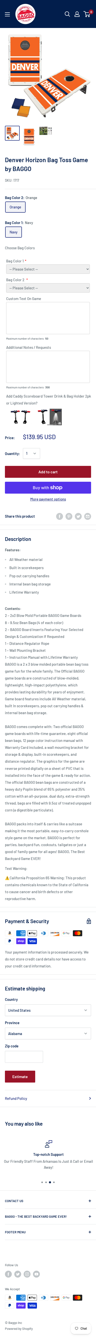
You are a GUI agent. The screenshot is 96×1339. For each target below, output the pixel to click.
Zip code (11, 1046)
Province (12, 1022)
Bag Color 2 (15, 280)
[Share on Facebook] (59, 516)
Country (11, 999)
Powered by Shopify (19, 1329)
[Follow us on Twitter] (17, 1274)
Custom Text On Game (23, 298)
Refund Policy (16, 1098)
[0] (87, 14)
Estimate (20, 1076)
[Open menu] (7, 14)
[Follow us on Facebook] (8, 1274)
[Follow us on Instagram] (27, 1274)
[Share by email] (87, 516)
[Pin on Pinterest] (68, 516)
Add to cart (48, 471)
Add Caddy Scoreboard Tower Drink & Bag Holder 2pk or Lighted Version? (48, 399)
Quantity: (12, 453)
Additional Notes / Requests (28, 347)
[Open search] (67, 14)
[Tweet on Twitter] (78, 516)
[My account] (77, 14)
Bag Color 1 (15, 261)
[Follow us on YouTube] (36, 1274)
